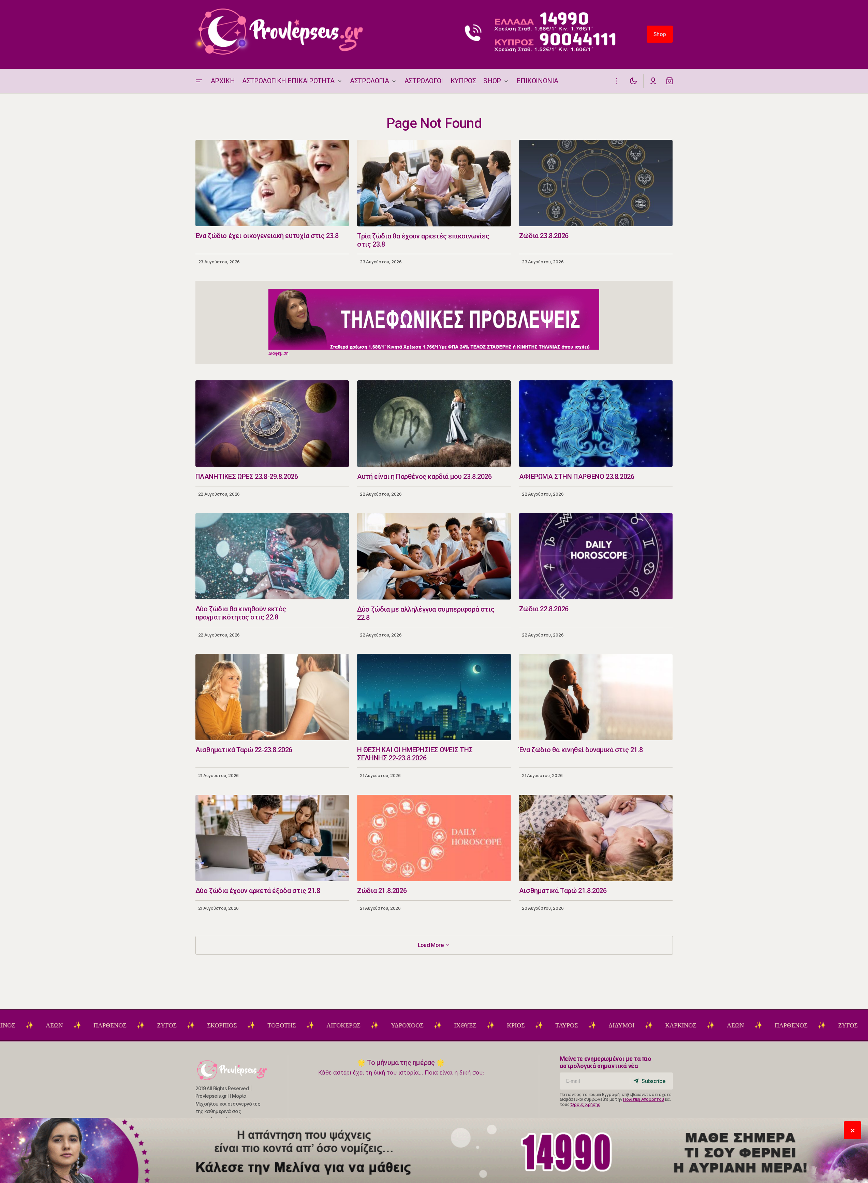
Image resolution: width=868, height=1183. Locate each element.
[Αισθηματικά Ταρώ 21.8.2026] (596, 838)
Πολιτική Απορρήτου (643, 1099)
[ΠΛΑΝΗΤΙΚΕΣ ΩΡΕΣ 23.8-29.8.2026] (272, 423)
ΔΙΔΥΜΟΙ (567, 1025)
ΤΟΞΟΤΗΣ (228, 1025)
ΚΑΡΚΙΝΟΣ (626, 1025)
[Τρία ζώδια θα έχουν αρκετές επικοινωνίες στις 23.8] (434, 183)
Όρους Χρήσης (585, 1104)
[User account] (653, 81)
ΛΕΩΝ (681, 1025)
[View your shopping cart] (669, 81)
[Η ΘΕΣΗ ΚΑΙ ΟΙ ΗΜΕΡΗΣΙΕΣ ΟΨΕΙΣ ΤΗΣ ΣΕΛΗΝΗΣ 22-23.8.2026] (434, 697)
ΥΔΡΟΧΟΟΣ (353, 1025)
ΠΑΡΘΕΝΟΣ (56, 1025)
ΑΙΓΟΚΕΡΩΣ (289, 1025)
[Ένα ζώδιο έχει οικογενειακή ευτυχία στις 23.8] (272, 183)
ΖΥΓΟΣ (112, 1025)
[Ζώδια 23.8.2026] (596, 183)
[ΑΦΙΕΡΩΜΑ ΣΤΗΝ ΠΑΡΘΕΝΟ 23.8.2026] (596, 423)
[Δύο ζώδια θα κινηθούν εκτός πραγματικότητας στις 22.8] (272, 556)
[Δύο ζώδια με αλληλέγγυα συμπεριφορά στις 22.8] (434, 556)
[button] (199, 81)
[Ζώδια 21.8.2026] (434, 838)
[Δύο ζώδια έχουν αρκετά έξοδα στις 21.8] (272, 838)
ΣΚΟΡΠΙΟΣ (168, 1025)
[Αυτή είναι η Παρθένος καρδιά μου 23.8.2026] (434, 423)
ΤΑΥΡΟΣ (512, 1025)
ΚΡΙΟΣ (462, 1025)
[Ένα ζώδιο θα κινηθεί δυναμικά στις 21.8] (596, 697)
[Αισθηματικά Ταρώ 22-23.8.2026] (272, 697)
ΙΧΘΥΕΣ (411, 1025)
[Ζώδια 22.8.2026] (596, 556)
